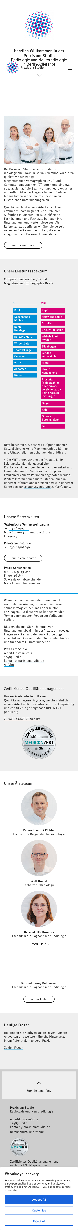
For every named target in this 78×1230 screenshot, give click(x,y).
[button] (70, 68)
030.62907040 (19, 546)
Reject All (39, 1221)
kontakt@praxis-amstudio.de (24, 660)
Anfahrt (9, 664)
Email (37, 607)
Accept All (39, 1199)
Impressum (37, 1132)
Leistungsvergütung (37, 486)
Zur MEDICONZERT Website (22, 718)
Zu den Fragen (13, 1047)
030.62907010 (19, 528)
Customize (39, 1210)
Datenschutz (18, 1132)
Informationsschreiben (32, 482)
